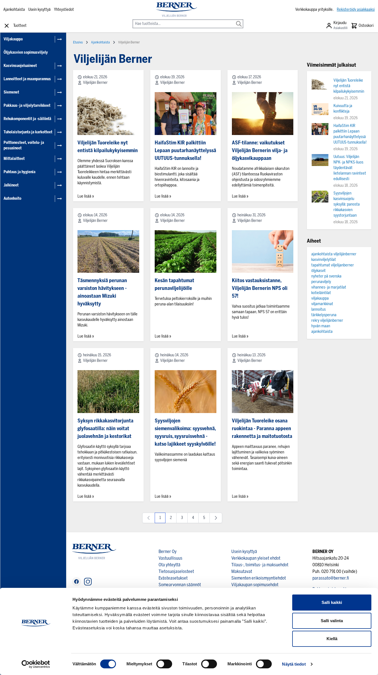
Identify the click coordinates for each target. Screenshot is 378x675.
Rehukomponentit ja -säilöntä (27, 118)
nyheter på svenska (326, 276)
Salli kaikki (332, 602)
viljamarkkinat (322, 304)
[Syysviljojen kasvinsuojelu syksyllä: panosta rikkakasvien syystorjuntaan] (320, 196)
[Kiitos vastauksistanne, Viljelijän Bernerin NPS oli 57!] (263, 251)
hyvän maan (320, 326)
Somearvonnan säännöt (180, 584)
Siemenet (11, 92)
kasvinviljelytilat (323, 259)
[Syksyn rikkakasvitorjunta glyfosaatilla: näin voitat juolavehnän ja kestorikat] (108, 391)
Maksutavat (241, 571)
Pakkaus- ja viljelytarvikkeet (27, 105)
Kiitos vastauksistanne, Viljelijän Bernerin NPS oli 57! (260, 288)
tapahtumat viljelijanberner (332, 265)
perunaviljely (321, 281)
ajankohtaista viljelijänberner (333, 254)
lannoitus (318, 309)
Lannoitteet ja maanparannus (27, 79)
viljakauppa (320, 298)
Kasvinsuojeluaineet (20, 65)
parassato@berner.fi (330, 578)
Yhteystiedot (64, 9)
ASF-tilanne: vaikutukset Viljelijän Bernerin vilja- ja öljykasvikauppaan (260, 150)
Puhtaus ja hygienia (19, 172)
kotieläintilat (321, 292)
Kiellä (332, 638)
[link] (148, 518)
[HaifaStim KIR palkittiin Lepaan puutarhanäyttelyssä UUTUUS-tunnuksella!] (185, 113)
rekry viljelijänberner (327, 320)
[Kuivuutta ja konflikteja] (320, 109)
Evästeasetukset (173, 578)
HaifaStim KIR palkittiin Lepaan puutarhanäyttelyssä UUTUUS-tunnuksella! (185, 150)
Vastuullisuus (170, 558)
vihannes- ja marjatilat (328, 287)
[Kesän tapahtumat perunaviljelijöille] (185, 251)
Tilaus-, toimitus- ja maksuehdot (259, 564)
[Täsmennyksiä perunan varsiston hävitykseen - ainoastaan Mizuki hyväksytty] (108, 251)
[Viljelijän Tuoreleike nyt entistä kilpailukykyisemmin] (108, 113)
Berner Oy (168, 551)
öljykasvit (318, 270)
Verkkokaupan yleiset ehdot (255, 558)
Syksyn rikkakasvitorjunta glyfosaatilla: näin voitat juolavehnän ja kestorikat (105, 428)
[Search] (238, 19)
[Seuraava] (215, 518)
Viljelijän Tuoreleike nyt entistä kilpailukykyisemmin (348, 86)
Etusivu (78, 42)
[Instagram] (87, 581)
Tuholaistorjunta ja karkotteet (28, 132)
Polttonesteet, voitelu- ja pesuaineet (24, 145)
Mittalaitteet (14, 158)
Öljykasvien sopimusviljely (26, 52)
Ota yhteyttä (169, 564)
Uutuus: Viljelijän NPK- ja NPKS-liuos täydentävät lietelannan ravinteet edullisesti (349, 167)
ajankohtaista (322, 331)
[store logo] (176, 9)
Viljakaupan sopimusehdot (254, 584)
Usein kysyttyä (39, 9)
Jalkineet (11, 185)
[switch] (164, 664)
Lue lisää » (85, 196)
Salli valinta (332, 620)
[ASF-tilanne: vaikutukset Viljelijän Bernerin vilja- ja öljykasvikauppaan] (263, 113)
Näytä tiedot (293, 664)
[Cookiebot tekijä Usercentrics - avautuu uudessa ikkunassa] (36, 664)
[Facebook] (76, 581)
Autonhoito (12, 198)
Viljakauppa (13, 39)
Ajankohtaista (14, 9)
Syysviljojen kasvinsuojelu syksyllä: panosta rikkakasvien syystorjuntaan (346, 204)
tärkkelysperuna (323, 315)
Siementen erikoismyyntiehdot (258, 578)
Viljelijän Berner (95, 82)
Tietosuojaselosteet (176, 571)
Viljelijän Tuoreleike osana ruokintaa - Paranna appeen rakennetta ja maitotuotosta (262, 428)
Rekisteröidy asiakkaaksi (356, 9)
